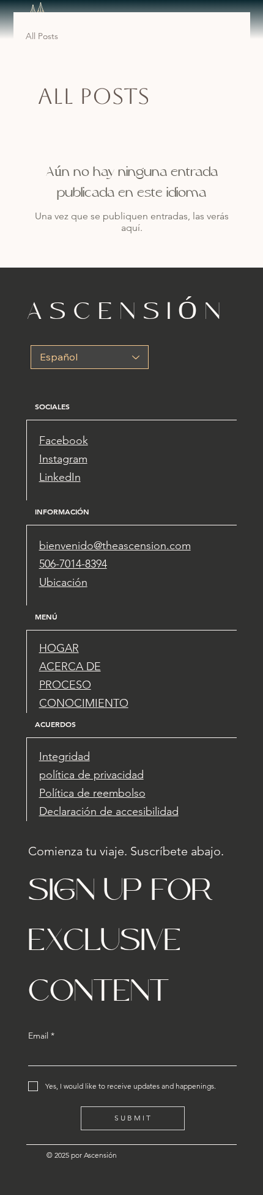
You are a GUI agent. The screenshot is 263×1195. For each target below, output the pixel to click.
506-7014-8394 (73, 564)
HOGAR (59, 648)
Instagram (63, 459)
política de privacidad (91, 774)
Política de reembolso (92, 793)
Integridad (64, 756)
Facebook (63, 440)
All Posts (42, 36)
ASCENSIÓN (127, 311)
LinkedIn (60, 477)
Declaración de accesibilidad (109, 811)
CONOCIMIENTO (83, 703)
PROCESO (65, 685)
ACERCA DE (70, 666)
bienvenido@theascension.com (115, 545)
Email (41, 1035)
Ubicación (63, 582)
